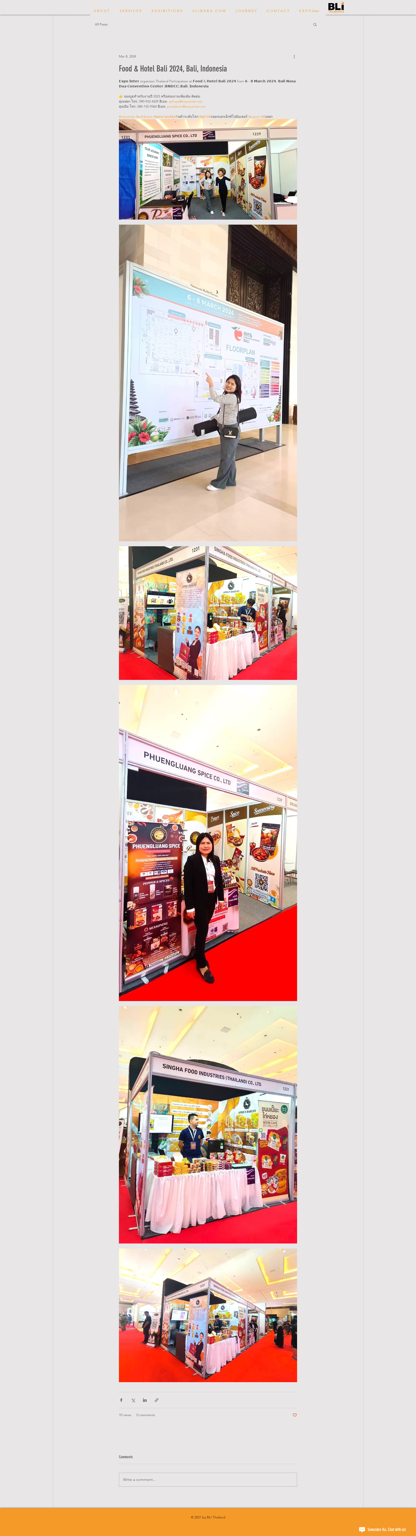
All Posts (101, 24)
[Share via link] (156, 1400)
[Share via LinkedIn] (145, 1400)
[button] (315, 24)
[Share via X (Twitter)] (133, 1400)
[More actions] (294, 56)
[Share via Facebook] (121, 1400)
